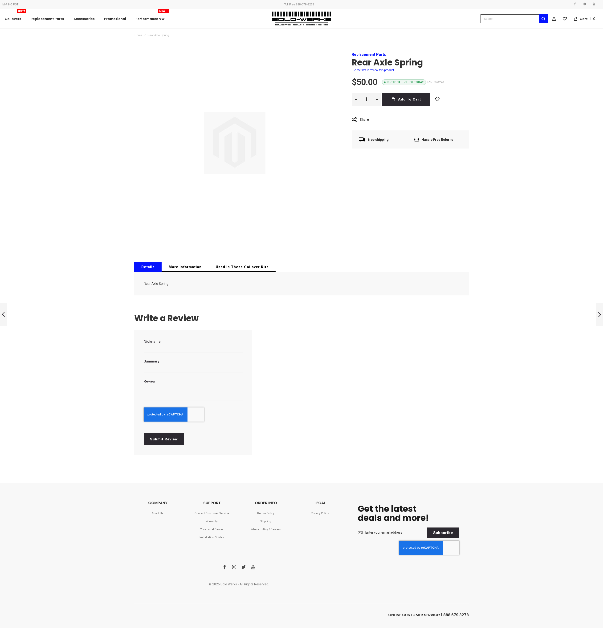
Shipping (265, 521)
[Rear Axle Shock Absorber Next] (599, 315)
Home (138, 35)
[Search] (543, 18)
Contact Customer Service (212, 513)
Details (148, 267)
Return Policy (265, 513)
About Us (157, 513)
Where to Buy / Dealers (266, 529)
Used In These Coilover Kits (242, 267)
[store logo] (301, 18)
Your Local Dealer (211, 529)
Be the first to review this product (373, 70)
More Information (185, 267)
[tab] (148, 267)
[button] (356, 99)
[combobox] (514, 18)
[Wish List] (437, 99)
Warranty (212, 521)
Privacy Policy (320, 513)
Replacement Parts (369, 54)
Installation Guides (212, 537)
